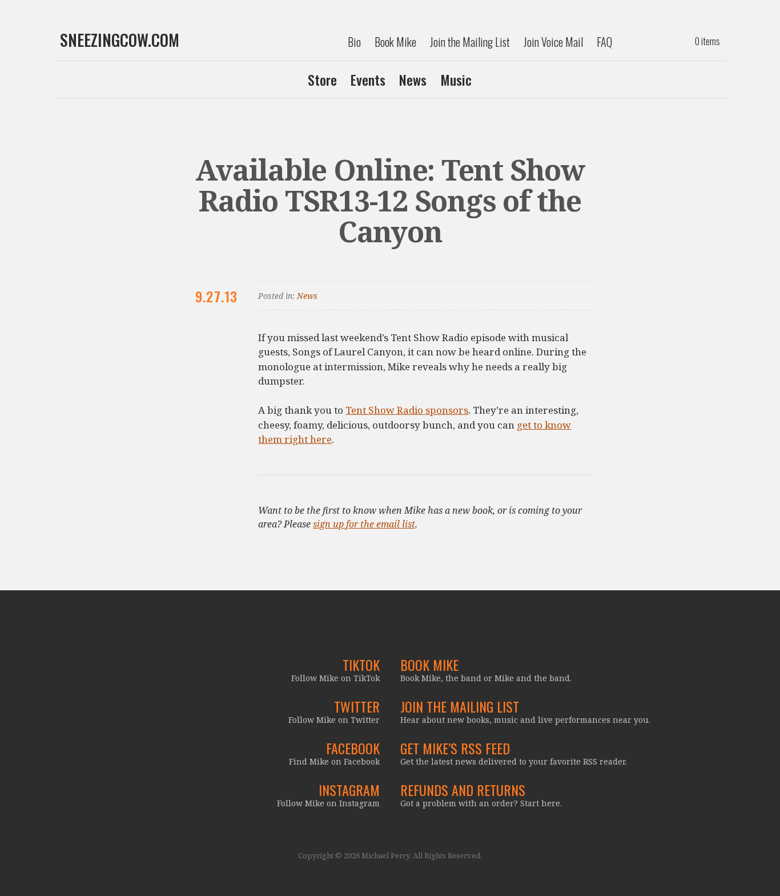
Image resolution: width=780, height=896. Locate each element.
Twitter (357, 706)
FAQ (604, 41)
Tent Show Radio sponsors (406, 410)
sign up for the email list (364, 524)
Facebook (353, 748)
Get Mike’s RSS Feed (455, 748)
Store (322, 79)
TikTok (361, 664)
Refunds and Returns (462, 789)
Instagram (349, 789)
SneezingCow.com (119, 40)
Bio (354, 41)
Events (368, 79)
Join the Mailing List (470, 41)
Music (456, 79)
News (413, 79)
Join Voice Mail (553, 41)
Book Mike (395, 41)
